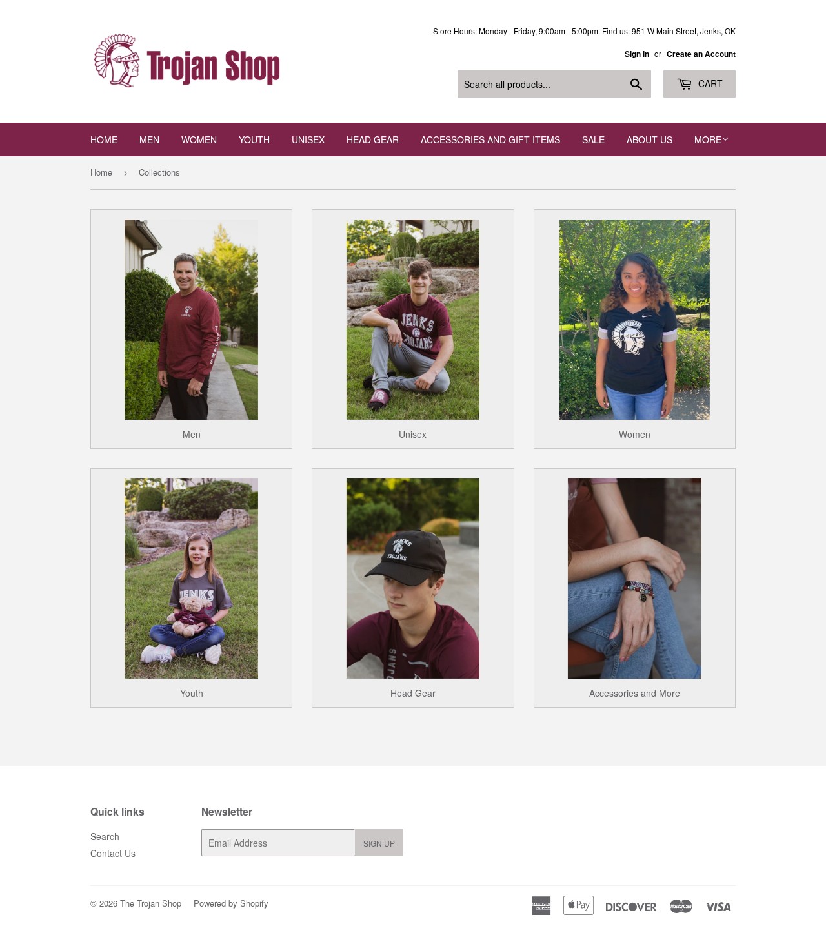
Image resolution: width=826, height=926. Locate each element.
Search (104, 836)
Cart (709, 83)
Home (103, 139)
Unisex (308, 139)
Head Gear (373, 139)
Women (199, 139)
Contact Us (113, 853)
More (707, 139)
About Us (649, 139)
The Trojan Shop (150, 903)
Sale (593, 139)
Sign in (637, 53)
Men (149, 139)
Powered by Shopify (231, 903)
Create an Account (701, 53)
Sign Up (379, 843)
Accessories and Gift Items (490, 139)
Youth (254, 139)
